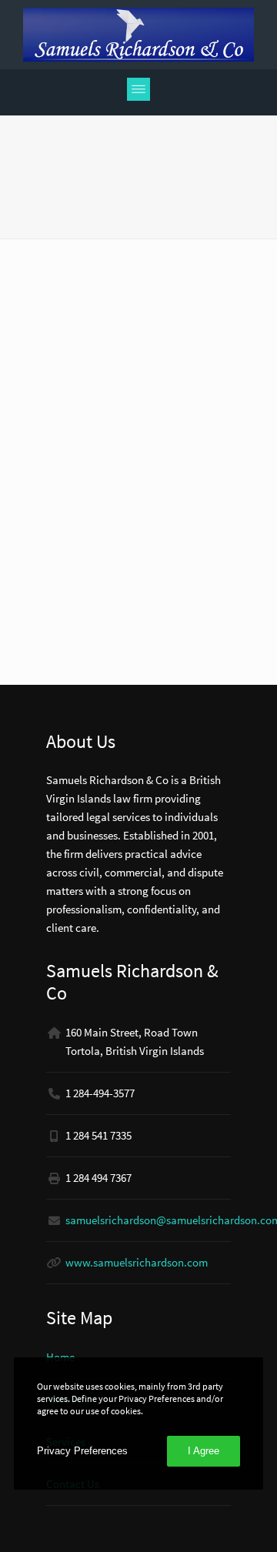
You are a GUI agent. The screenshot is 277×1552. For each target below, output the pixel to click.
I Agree (203, 1451)
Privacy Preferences (82, 1451)
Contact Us (72, 1484)
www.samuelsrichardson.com (136, 1262)
